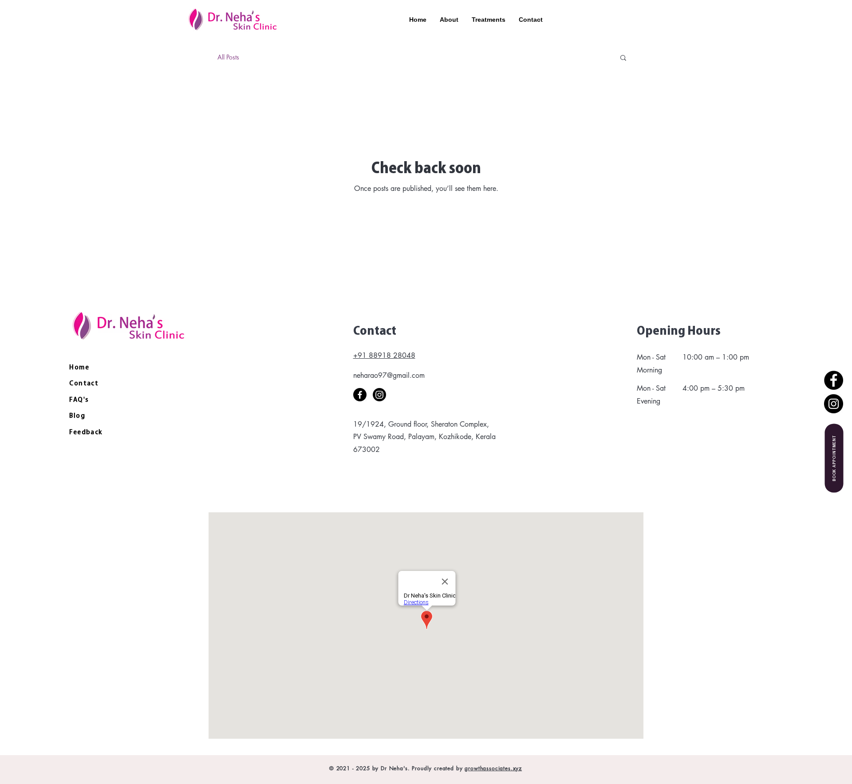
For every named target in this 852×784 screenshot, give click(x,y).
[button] (623, 58)
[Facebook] (833, 380)
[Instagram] (833, 403)
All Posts (228, 57)
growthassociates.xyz (493, 768)
